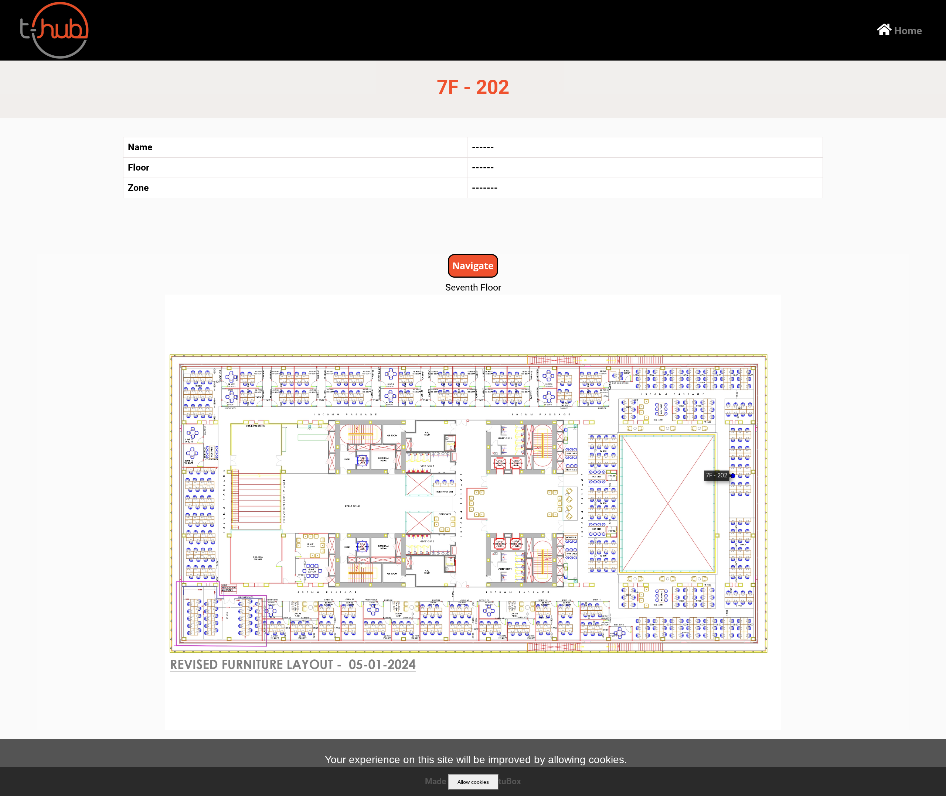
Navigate (473, 265)
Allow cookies (473, 782)
